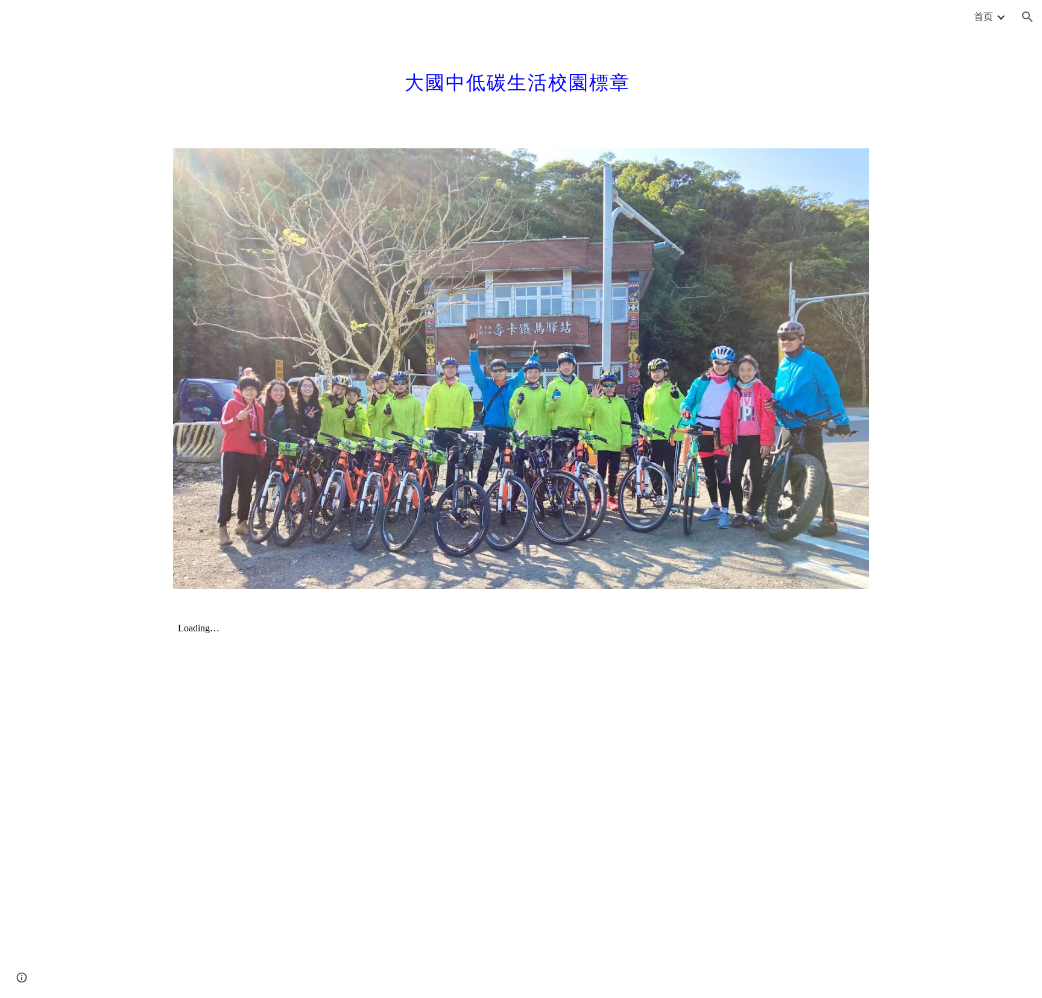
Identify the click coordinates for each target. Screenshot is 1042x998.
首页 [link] (983, 16)
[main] (521, 75)
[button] (1027, 16)
